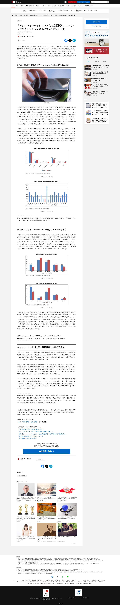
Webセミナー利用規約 (83, 581)
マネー (38, 5)
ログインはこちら (96, 26)
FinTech (20, 20)
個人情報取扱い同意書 (69, 583)
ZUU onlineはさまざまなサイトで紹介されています (89, 580)
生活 (79, 5)
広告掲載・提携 (49, 580)
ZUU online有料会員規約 (71, 581)
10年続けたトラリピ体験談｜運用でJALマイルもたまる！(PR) (60, 11)
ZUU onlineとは (20, 580)
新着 (17, 5)
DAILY (88, 61)
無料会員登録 (96, 22)
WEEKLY (97, 61)
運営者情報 (28, 580)
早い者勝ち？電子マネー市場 (27, 438)
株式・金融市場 (30, 5)
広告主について (20, 581)
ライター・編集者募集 (72, 580)
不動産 (44, 5)
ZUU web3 (85, 583)
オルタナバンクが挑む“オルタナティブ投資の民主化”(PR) (34, 11)
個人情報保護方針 (59, 583)
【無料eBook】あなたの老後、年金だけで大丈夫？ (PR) (86, 11)
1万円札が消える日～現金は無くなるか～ (31, 429)
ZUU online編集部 (26, 36)
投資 (22, 5)
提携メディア (104, 580)
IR (44, 580)
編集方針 (52, 581)
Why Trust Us (46, 581)
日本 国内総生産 (22, 475)
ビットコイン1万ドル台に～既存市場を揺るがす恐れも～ (36, 431)
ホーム (14, 580)
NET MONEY (78, 583)
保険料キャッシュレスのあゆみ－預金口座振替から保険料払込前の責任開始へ (42, 434)
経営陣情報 (39, 580)
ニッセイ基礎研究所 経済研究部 (27, 422)
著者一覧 (64, 580)
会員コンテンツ (89, 5)
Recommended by (69, 543)
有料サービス (72, 2)
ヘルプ (90, 583)
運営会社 (34, 580)
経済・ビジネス (52, 5)
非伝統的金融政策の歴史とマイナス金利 (31, 436)
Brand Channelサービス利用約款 (96, 581)
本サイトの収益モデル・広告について (33, 581)
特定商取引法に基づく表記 (33, 583)
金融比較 (73, 5)
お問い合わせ (57, 580)
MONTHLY (105, 61)
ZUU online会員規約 (60, 581)
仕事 (68, 5)
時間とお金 (61, 5)
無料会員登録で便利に (84, 2)
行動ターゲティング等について (47, 583)
